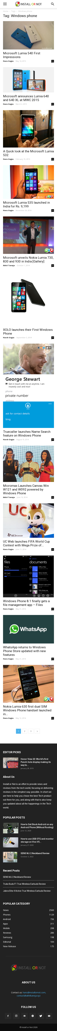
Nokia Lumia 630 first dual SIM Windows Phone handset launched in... (27, 710)
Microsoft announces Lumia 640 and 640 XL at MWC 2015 (26, 98)
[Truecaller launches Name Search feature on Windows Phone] (28, 386)
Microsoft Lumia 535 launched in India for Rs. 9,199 (26, 204)
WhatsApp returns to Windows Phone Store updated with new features (24, 651)
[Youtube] (49, 1016)
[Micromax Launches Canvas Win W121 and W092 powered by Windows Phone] (28, 464)
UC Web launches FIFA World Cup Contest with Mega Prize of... (26, 543)
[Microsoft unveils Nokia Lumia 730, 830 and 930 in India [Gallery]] (28, 235)
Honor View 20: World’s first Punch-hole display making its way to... (36, 762)
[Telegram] (33, 1016)
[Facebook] (8, 1016)
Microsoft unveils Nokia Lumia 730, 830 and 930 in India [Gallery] (28, 259)
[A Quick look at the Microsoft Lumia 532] (28, 129)
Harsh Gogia (8, 337)
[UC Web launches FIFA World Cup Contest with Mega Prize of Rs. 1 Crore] (28, 520)
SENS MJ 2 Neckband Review (35, 853)
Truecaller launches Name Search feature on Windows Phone (26, 433)
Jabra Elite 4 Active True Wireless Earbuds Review (27, 891)
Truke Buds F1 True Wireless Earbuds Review (24, 884)
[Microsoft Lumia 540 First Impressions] (28, 35)
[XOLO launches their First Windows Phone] (28, 299)
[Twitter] (41, 1016)
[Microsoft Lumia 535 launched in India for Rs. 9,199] (28, 182)
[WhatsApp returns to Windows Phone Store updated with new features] (28, 629)
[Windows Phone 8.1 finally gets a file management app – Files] (28, 576)
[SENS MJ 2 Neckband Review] (10, 857)
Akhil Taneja (9, 265)
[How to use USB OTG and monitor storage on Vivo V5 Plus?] (10, 842)
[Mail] (24, 1016)
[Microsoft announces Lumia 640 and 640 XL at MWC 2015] (28, 79)
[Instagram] (16, 1016)
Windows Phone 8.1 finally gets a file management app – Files (26, 603)
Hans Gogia (8, 61)
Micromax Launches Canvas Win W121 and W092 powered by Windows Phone (26, 489)
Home (5, 11)
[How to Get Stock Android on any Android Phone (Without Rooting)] (10, 828)
